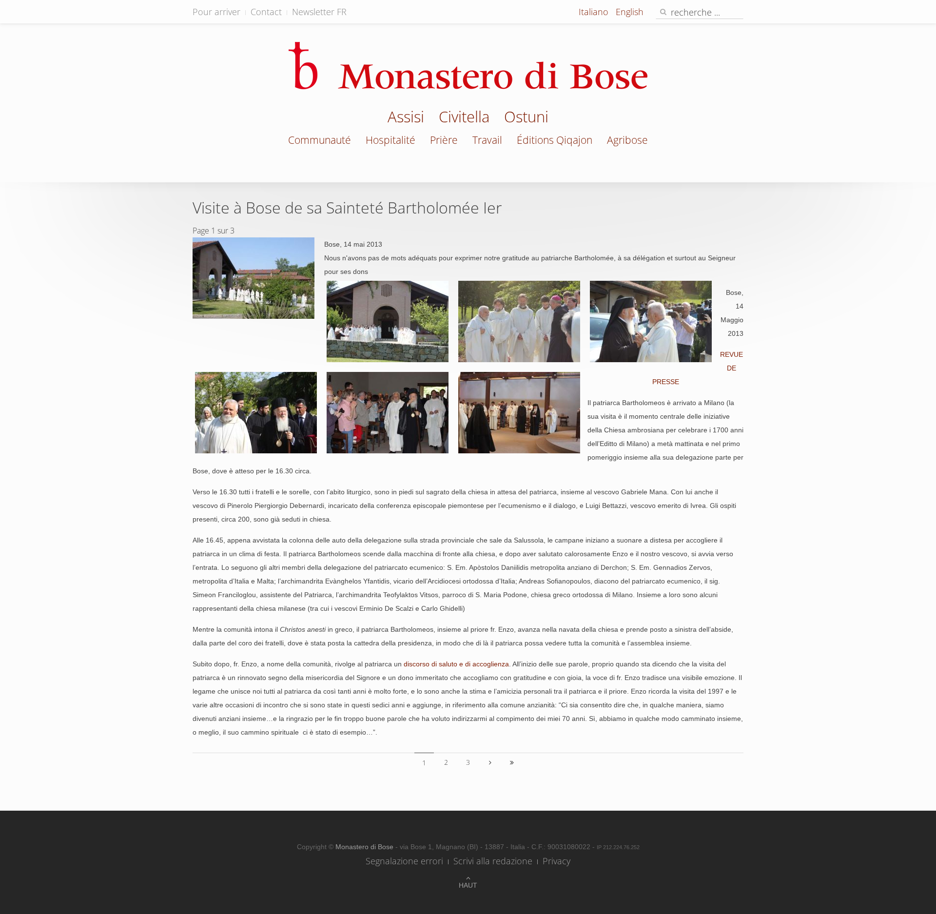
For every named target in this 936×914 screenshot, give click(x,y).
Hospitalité (390, 140)
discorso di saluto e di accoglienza (456, 664)
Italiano (595, 12)
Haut (468, 885)
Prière (444, 140)
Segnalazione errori (404, 861)
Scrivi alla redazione (492, 861)
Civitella (464, 118)
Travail (487, 140)
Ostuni (526, 118)
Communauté (319, 140)
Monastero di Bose (365, 847)
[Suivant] (490, 762)
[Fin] (512, 762)
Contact (266, 12)
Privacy (556, 861)
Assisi (406, 118)
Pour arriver (216, 12)
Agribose (627, 140)
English (630, 12)
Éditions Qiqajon (554, 140)
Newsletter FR (319, 12)
